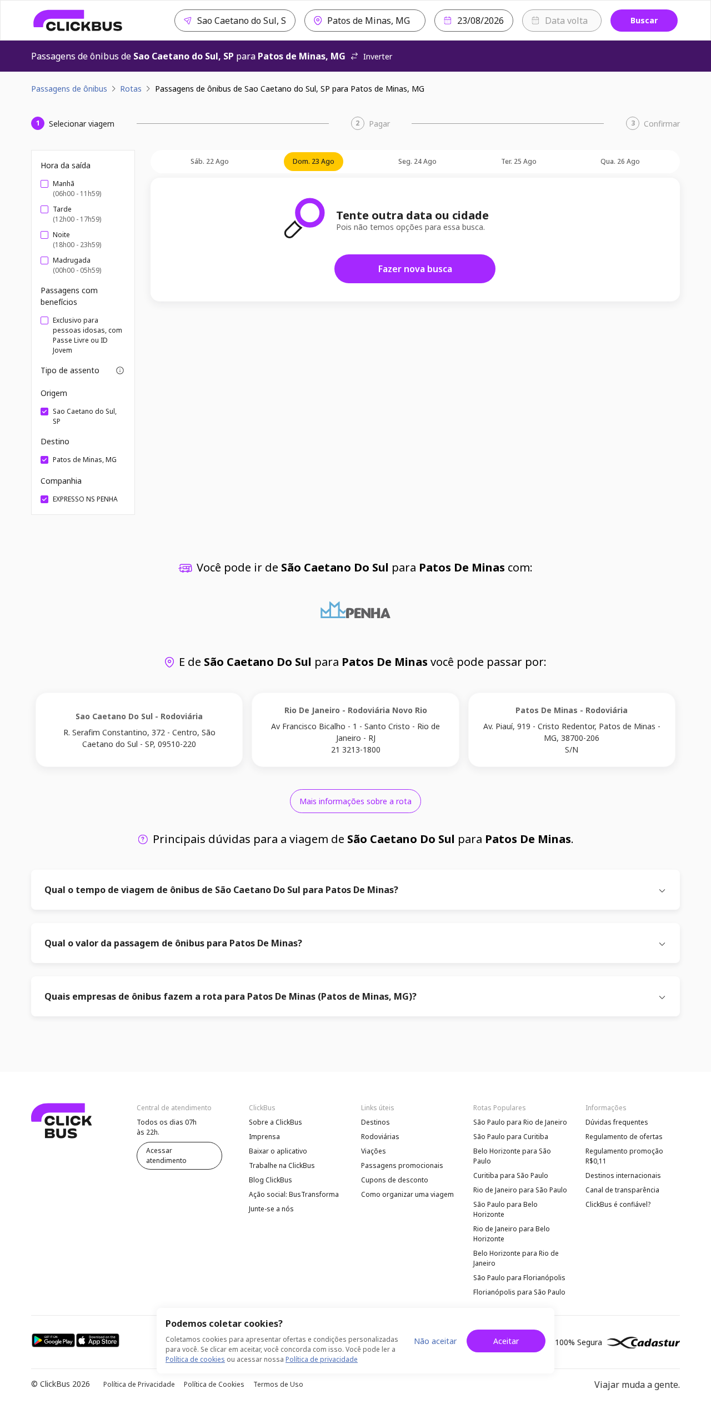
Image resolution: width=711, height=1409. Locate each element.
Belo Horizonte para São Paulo (512, 1156)
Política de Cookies (214, 1384)
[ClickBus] (78, 20)
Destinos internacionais (623, 1175)
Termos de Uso (278, 1384)
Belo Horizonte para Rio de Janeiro (516, 1258)
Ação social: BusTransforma (294, 1194)
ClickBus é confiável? (617, 1204)
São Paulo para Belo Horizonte (505, 1209)
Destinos (375, 1122)
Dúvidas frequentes (616, 1122)
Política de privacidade (322, 1359)
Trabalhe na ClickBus (282, 1165)
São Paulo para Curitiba (510, 1136)
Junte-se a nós (271, 1209)
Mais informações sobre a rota (355, 801)
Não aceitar (435, 1341)
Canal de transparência (622, 1190)
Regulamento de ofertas (624, 1136)
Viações (373, 1151)
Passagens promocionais (402, 1165)
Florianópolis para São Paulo (519, 1292)
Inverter (377, 56)
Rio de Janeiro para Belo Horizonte (511, 1233)
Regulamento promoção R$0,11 (624, 1156)
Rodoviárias (380, 1136)
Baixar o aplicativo (278, 1151)
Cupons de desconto (394, 1180)
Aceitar (506, 1341)
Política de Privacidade (139, 1384)
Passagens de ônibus (69, 88)
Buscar (644, 20)
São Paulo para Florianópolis (519, 1277)
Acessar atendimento (166, 1155)
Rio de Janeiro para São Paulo (520, 1190)
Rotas (131, 88)
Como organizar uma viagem (407, 1194)
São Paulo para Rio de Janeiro (520, 1122)
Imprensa (264, 1136)
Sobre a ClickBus (275, 1122)
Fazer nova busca (415, 269)
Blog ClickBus (270, 1180)
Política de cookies (195, 1359)
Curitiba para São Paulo (510, 1175)
